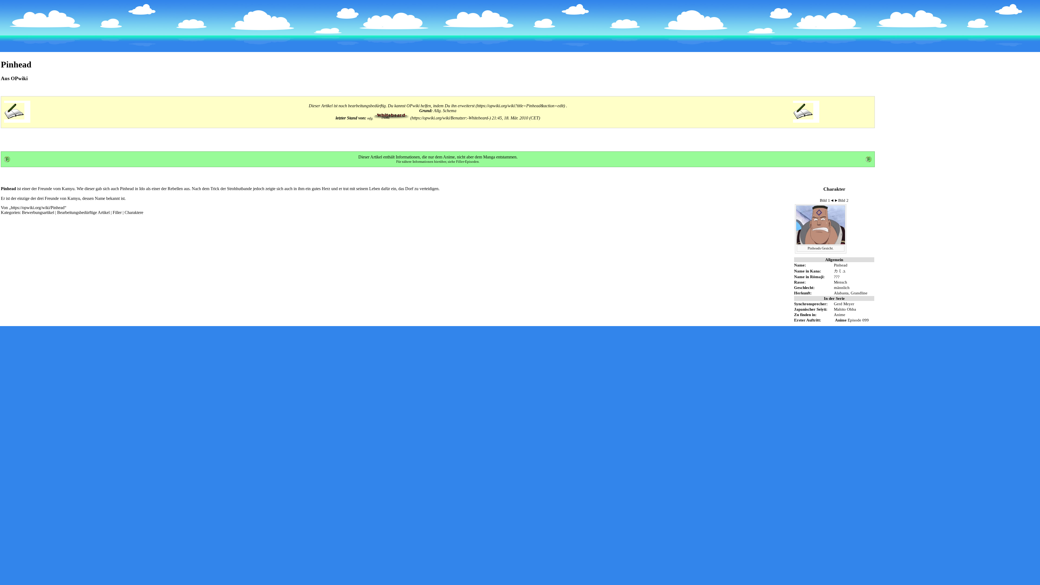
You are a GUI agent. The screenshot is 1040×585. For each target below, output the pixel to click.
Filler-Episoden (467, 162)
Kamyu (68, 188)
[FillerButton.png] (7, 160)
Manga (489, 157)
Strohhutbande (239, 188)
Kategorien (10, 212)
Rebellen (175, 188)
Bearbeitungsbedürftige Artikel (83, 212)
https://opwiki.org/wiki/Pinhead (37, 207)
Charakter (834, 189)
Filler (117, 212)
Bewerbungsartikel (38, 212)
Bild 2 (843, 200)
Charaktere (134, 212)
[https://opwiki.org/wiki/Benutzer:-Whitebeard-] (432, 118)
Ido (142, 188)
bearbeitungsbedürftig (367, 105)
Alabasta (841, 293)
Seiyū (821, 309)
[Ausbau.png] (14, 118)
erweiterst (466, 105)
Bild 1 (825, 200)
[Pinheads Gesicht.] (820, 243)
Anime (449, 157)
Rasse (799, 282)
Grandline (859, 293)
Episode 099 (858, 320)
